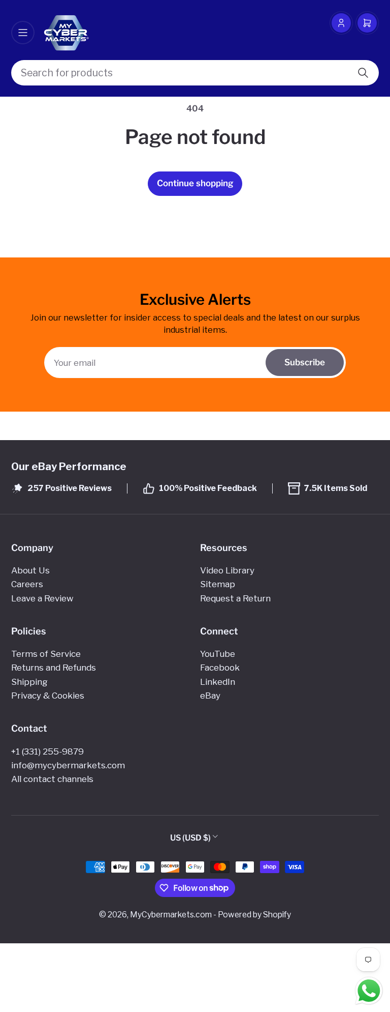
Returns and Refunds (53, 667)
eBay (210, 695)
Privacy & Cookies (47, 695)
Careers (27, 584)
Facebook (220, 667)
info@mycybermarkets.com (68, 765)
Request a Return (235, 598)
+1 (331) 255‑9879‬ (47, 751)
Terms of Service (46, 654)
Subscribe (304, 362)
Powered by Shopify (254, 914)
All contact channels (52, 779)
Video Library (227, 570)
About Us (30, 570)
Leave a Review (42, 598)
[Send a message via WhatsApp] (369, 991)
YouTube (217, 654)
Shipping (29, 682)
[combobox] (195, 73)
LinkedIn (217, 682)
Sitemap (217, 584)
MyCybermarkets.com (171, 914)
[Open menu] (23, 32)
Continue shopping (195, 183)
